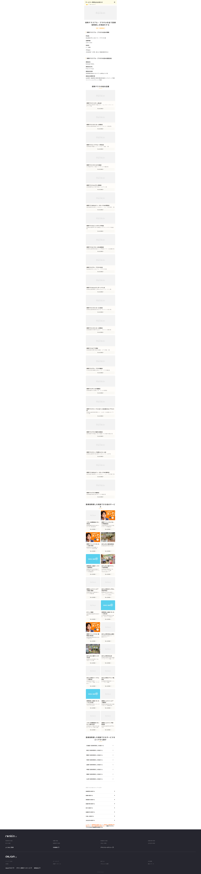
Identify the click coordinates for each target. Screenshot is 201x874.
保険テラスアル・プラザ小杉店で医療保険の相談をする (100, 826)
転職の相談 (55, 840)
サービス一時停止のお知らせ (94, 2)
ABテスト (102, 861)
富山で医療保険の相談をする (98, 826)
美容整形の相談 (103, 840)
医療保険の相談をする (97, 824)
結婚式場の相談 (151, 840)
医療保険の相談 (8, 840)
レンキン (88, 824)
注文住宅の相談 (151, 843)
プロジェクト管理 (104, 863)
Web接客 (150, 861)
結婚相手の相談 (56, 843)
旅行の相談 (7, 843)
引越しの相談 (103, 843)
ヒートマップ (56, 861)
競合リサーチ (151, 863)
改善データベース (57, 863)
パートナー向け (8, 861)
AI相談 (6, 863)
